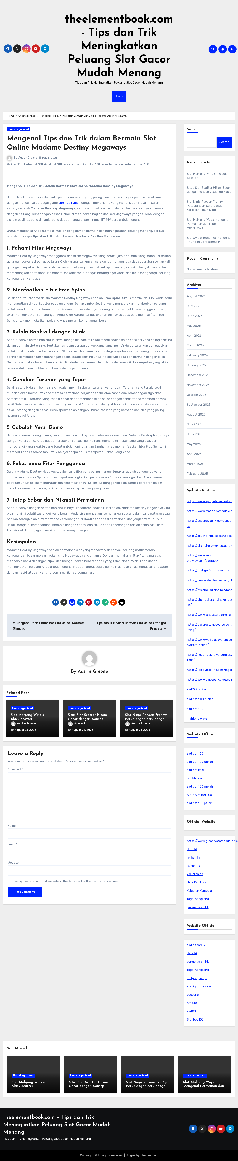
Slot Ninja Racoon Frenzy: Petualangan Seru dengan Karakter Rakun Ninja (146, 719)
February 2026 (197, 355)
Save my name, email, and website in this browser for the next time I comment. (66, 881)
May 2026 (194, 326)
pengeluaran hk (198, 907)
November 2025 (198, 385)
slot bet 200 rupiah (200, 699)
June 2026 (195, 316)
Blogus (130, 1155)
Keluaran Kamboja (199, 890)
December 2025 (198, 375)
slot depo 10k (196, 945)
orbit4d (192, 1003)
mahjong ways (197, 718)
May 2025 (194, 444)
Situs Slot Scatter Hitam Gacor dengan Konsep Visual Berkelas (87, 719)
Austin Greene (27, 157)
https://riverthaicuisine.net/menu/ (211, 590)
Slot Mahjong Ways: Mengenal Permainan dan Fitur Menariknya (208, 224)
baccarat (193, 994)
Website (13, 862)
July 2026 (194, 306)
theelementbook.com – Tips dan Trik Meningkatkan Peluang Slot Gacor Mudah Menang (57, 1124)
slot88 (191, 1011)
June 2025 (194, 434)
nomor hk (193, 866)
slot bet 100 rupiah (200, 762)
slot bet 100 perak (199, 803)
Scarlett (79, 723)
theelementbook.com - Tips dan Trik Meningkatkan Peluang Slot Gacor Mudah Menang (119, 46)
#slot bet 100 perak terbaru (62, 164)
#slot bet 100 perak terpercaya (103, 164)
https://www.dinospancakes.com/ (210, 679)
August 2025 (196, 414)
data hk (192, 849)
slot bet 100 (195, 709)
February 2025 (197, 473)
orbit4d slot (195, 778)
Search (193, 129)
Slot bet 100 (195, 1019)
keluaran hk (195, 874)
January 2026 (197, 365)
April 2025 (194, 454)
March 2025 (195, 464)
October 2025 (196, 395)
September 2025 (199, 404)
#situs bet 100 (33, 164)
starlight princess (199, 986)
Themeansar (148, 1155)
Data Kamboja (196, 882)
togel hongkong (198, 899)
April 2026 (194, 335)
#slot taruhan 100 (137, 164)
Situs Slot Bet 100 (199, 795)
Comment (15, 769)
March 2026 (195, 345)
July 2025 (194, 424)
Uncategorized (18, 129)
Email (12, 844)
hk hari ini (193, 857)
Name (13, 826)
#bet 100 (16, 164)
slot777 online (196, 689)
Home (119, 96)
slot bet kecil (196, 770)
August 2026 (196, 296)
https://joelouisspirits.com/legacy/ (211, 670)
